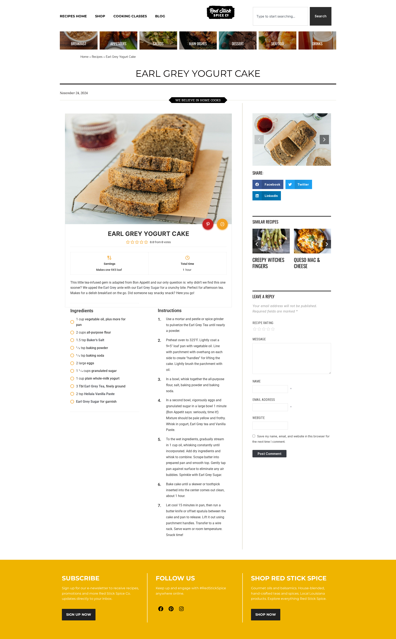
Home (84, 56)
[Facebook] (161, 609)
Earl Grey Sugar (148, 288)
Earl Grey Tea (94, 386)
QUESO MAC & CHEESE (307, 263)
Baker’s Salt (95, 340)
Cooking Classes (130, 16)
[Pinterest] (171, 609)
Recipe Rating (262, 323)
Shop (100, 16)
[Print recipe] (222, 224)
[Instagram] (181, 609)
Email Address (263, 400)
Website (258, 418)
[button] (259, 139)
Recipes (97, 56)
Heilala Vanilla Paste (99, 394)
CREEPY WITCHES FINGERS (268, 263)
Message (259, 339)
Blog (160, 16)
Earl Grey (109, 288)
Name (256, 381)
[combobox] (280, 16)
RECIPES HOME (73, 16)
